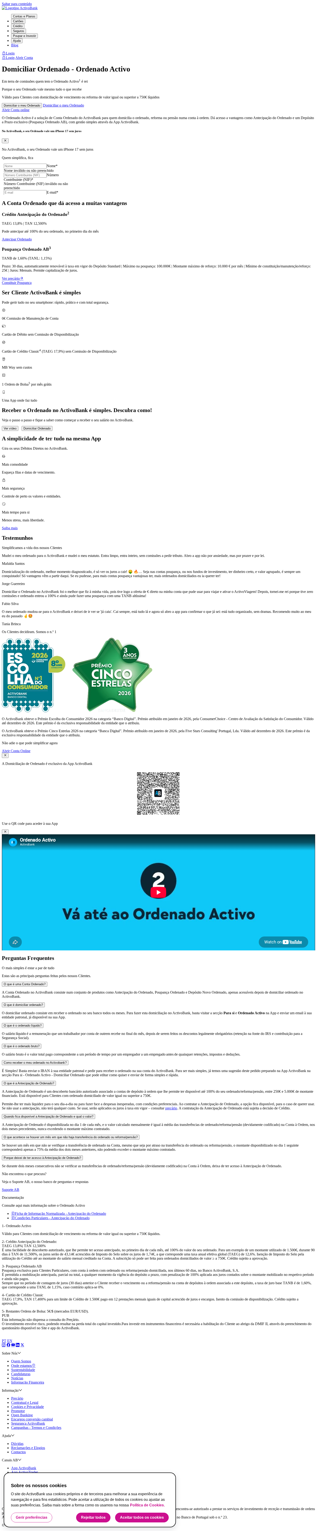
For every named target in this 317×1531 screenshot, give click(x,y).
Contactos (18, 1452)
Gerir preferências (31, 1517)
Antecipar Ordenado (17, 239)
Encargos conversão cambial (32, 1419)
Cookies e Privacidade (27, 1407)
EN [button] (9, 1341)
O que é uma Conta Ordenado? (24, 984)
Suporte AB (10, 1190)
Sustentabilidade (23, 1370)
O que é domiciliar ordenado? (23, 1005)
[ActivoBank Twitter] (22, 1345)
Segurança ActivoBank (28, 1423)
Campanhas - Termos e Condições (36, 1428)
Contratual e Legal (24, 1402)
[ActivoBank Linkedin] (17, 1345)
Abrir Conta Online (16, 751)
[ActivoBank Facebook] (8, 1345)
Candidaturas (20, 1374)
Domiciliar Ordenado (37, 428)
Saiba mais (10, 528)
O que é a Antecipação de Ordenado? (29, 1083)
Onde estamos (21, 1366)
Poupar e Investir (24, 36)
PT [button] (4, 1341)
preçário (171, 1108)
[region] (90, 1499)
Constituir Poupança (17, 283)
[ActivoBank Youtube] (13, 1345)
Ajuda (17, 40)
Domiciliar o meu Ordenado (22, 105)
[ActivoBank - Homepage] (20, 8)
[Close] (5, 140)
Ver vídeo (10, 428)
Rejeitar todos (93, 1517)
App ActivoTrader (24, 1472)
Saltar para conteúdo (17, 4)
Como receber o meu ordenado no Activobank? (35, 1062)
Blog (14, 45)
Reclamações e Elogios (28, 1448)
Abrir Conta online (15, 110)
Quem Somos (21, 1361)
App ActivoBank (23, 1468)
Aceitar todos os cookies (142, 1517)
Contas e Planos (24, 16)
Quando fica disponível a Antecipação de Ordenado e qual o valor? (48, 1116)
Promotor (18, 1411)
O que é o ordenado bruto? (21, 1046)
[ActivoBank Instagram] (4, 1345)
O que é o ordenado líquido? (23, 1025)
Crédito (18, 26)
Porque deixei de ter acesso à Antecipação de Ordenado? (42, 1158)
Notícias (17, 1378)
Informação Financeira (27, 1382)
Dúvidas (17, 1444)
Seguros (18, 31)
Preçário (17, 1398)
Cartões (18, 21)
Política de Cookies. (147, 1505)
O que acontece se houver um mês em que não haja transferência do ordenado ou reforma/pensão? (71, 1137)
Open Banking (22, 1415)
